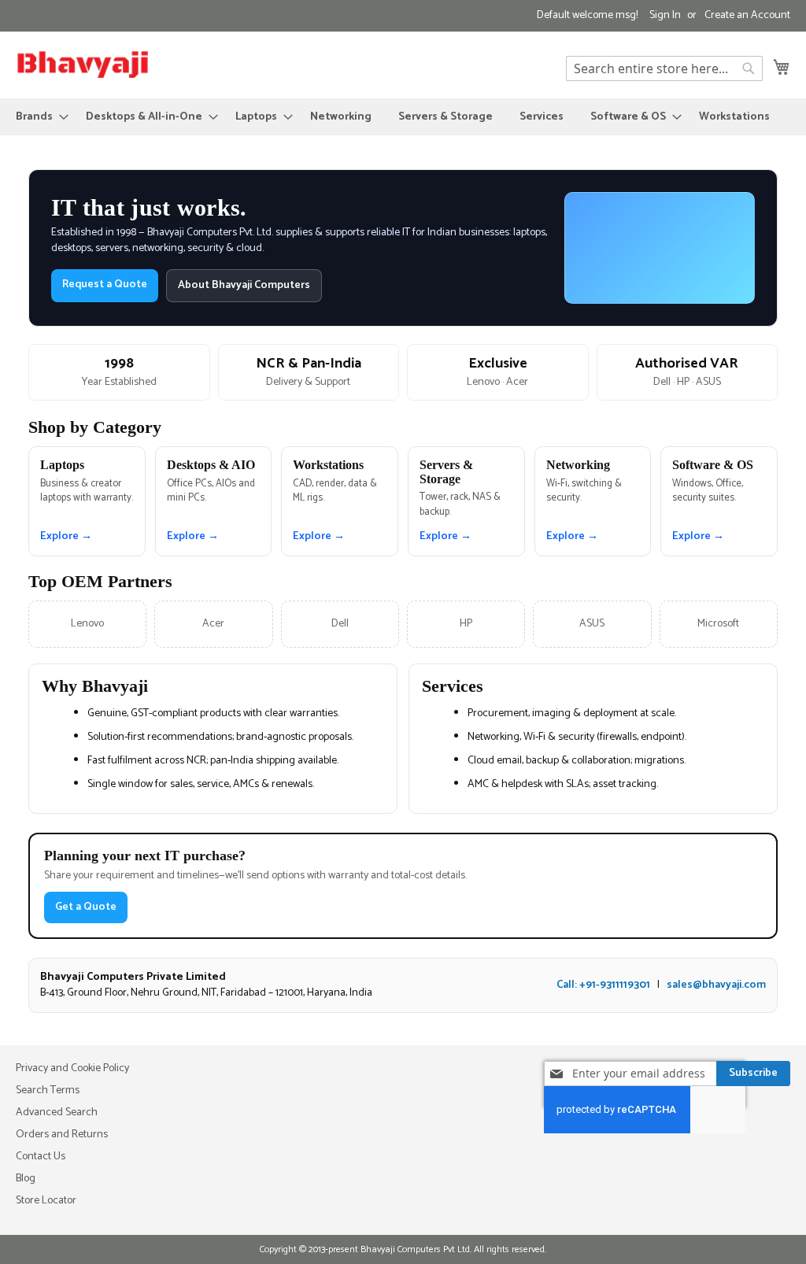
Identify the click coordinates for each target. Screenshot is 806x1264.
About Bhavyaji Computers (244, 285)
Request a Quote (104, 284)
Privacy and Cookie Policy (72, 1068)
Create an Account (747, 16)
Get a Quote (85, 907)
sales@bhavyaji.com (716, 985)
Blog (25, 1179)
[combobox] (664, 68)
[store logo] (83, 64)
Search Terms (47, 1090)
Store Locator (46, 1201)
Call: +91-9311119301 (603, 985)
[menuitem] (37, 116)
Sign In (665, 16)
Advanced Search (57, 1112)
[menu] (403, 116)
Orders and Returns (62, 1134)
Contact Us (40, 1157)
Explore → (66, 537)
